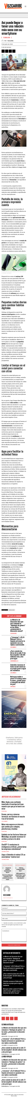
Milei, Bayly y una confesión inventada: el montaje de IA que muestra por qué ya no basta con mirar (13, 805)
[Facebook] (3, 51)
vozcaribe (10, 40)
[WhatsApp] (13, 51)
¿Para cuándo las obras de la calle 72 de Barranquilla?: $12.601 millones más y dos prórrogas (18, 655)
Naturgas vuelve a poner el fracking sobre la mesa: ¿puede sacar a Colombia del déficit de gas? (18, 680)
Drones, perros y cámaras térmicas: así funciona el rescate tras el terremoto (13, 816)
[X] (6, 51)
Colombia (13, 647)
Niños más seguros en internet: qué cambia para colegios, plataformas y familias (13, 826)
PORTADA (13, 686)
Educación (13, 633)
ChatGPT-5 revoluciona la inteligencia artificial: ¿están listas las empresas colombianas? (14, 846)
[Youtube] (16, 1018)
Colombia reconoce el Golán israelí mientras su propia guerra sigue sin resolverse (18, 668)
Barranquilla (14, 661)
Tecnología (5, 851)
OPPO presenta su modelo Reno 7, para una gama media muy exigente (20, 876)
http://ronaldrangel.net (8, 897)
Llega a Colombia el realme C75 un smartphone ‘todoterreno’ (13, 856)
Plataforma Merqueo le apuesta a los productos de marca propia (7, 877)
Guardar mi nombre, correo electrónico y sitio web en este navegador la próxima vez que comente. (14, 924)
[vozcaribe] (3, 41)
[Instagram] (7, 1018)
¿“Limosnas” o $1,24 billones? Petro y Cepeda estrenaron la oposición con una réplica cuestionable (17, 641)
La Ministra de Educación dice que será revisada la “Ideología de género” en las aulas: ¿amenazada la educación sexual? (17, 625)
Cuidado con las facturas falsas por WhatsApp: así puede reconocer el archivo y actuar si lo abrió (14, 836)
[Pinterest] (10, 51)
